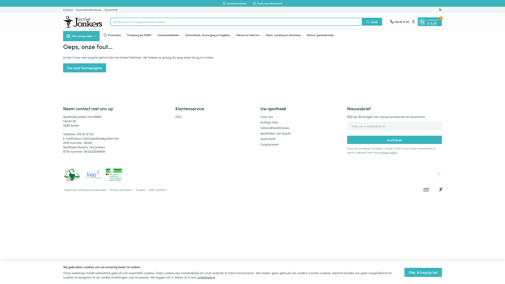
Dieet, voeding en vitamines (283, 35)
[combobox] (236, 22)
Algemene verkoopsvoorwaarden (85, 190)
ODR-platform (158, 190)
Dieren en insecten (248, 35)
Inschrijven (394, 140)
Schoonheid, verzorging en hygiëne (207, 35)
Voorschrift (111, 10)
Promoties (114, 35)
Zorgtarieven (269, 144)
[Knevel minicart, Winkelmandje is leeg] (422, 21)
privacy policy (388, 152)
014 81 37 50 (85, 134)
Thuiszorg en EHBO (139, 35)
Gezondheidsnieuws (88, 10)
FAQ (178, 116)
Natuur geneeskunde (320, 35)
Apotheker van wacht (275, 133)
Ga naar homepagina (84, 67)
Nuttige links (269, 122)
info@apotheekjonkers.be (100, 138)
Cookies (140, 190)
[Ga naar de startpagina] (83, 22)
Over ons (266, 116)
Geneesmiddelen (168, 35)
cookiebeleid (206, 277)
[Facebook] (439, 175)
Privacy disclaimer (121, 190)
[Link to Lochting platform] (440, 189)
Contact (68, 10)
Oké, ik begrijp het (423, 272)
